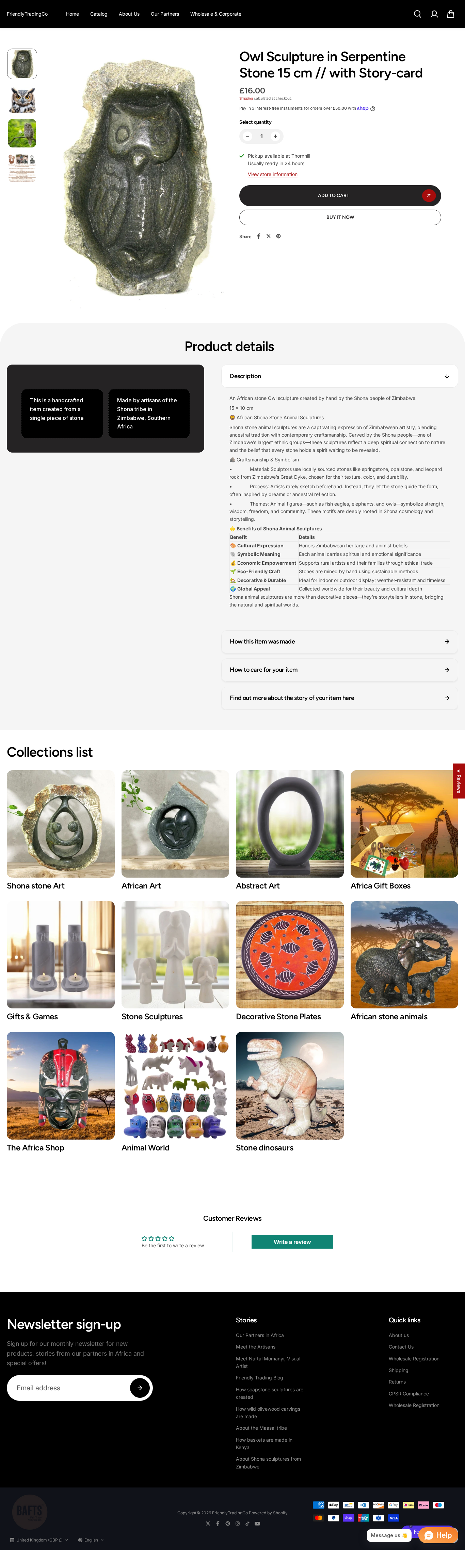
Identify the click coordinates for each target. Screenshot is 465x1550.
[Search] (417, 13)
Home (72, 14)
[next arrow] (216, 180)
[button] (450, 13)
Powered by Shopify (268, 1512)
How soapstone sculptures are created (269, 1393)
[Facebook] (259, 236)
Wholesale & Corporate (215, 14)
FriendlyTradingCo (230, 1512)
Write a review (292, 1241)
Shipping (246, 98)
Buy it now (340, 217)
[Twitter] (268, 236)
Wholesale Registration (414, 1358)
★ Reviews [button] (459, 781)
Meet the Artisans (255, 1347)
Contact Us (401, 1347)
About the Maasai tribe (261, 1428)
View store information (273, 174)
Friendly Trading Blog (259, 1377)
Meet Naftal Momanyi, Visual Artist (268, 1362)
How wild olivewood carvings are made (268, 1412)
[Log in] (434, 13)
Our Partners (165, 14)
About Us (129, 14)
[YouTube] (257, 1523)
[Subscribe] (140, 1388)
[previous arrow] (57, 180)
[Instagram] (238, 1523)
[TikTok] (247, 1523)
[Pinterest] (278, 236)
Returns (397, 1382)
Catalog (99, 14)
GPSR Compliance (409, 1393)
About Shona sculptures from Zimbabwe (268, 1462)
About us (399, 1335)
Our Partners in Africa (260, 1335)
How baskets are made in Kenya (264, 1443)
